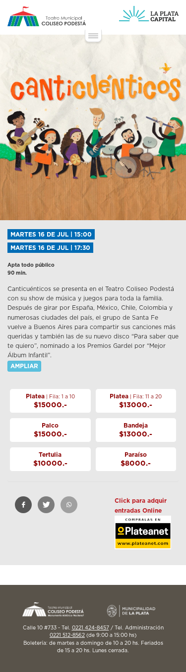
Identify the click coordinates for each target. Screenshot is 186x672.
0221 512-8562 (67, 635)
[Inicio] (46, 16)
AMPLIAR (24, 366)
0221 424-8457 (90, 627)
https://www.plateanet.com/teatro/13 (143, 540)
